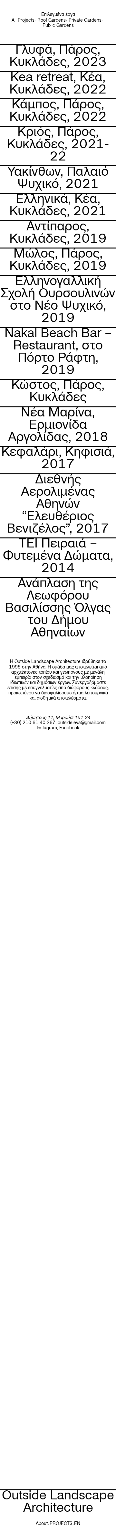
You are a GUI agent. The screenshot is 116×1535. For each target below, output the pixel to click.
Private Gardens (85, 20)
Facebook (69, 728)
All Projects (23, 20)
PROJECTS (61, 1523)
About (42, 1523)
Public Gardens (58, 25)
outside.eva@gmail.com (82, 722)
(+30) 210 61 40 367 (32, 722)
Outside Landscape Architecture (58, 1501)
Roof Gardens (51, 20)
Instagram (47, 728)
